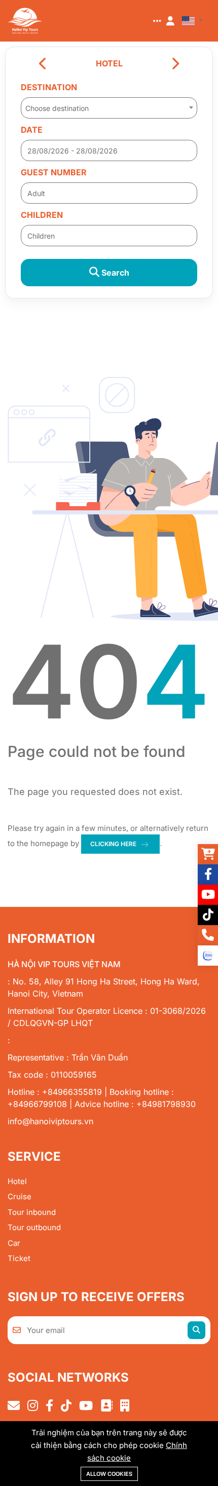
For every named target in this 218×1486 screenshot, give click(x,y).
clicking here (113, 844)
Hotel (17, 1181)
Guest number (54, 172)
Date (32, 130)
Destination (49, 87)
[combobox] (109, 105)
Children (42, 215)
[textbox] (109, 108)
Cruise (19, 1196)
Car (14, 1243)
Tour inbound (32, 1212)
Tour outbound (34, 1227)
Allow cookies (109, 1473)
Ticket (19, 1258)
